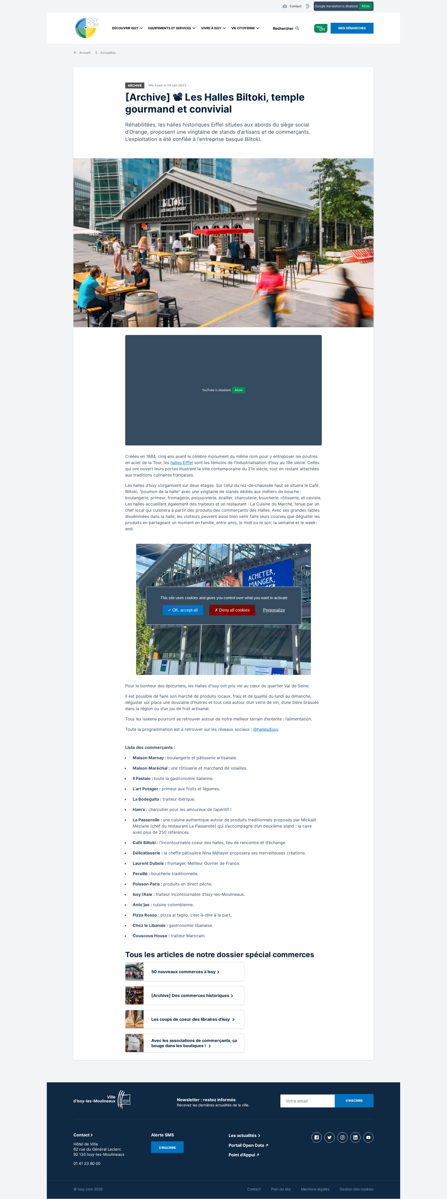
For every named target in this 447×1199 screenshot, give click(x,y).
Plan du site (281, 1189)
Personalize (274, 610)
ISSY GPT (321, 28)
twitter (329, 1137)
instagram (342, 1137)
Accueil (84, 53)
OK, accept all (184, 610)
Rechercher (283, 28)
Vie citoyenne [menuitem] (243, 28)
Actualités (108, 53)
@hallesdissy (265, 729)
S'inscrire (167, 1148)
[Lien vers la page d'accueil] (101, 1108)
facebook (316, 1137)
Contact (291, 6)
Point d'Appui (242, 1154)
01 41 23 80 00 (86, 1163)
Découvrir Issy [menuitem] (125, 28)
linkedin (355, 1137)
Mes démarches (352, 28)
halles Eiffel (181, 462)
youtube (368, 1137)
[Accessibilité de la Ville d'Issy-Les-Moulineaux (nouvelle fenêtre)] (307, 6)
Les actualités (243, 1135)
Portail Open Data (246, 1145)
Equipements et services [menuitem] (169, 28)
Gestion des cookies (357, 1189)
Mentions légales (315, 1189)
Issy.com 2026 (90, 1189)
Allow (366, 6)
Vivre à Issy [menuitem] (211, 28)
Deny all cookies (234, 610)
